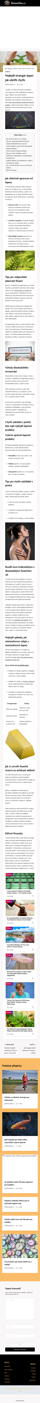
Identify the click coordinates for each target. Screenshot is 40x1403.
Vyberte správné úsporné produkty (16, 151)
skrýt (24, 135)
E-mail (8, 1336)
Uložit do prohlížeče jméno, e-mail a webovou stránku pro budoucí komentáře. (19, 1342)
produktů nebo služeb (21, 620)
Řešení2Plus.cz (11, 84)
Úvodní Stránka (33, 1369)
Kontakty (33, 1380)
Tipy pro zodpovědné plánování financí (17, 141)
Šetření (7, 71)
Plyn (5, 1373)
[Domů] (6, 68)
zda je (7, 311)
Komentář (10, 1300)
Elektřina (7, 1366)
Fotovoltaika (8, 1369)
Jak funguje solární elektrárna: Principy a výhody (29, 1049)
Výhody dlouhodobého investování (16, 144)
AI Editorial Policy (20, 1400)
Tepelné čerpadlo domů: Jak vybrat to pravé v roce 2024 (10, 1049)
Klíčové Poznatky (11, 170)
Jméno (8, 1327)
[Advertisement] (20, 27)
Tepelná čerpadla (7, 1380)
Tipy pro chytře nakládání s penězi (16, 153)
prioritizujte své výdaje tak (23, 290)
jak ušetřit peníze (23, 665)
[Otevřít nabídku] (34, 3)
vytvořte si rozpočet (28, 681)
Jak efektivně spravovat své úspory (16, 139)
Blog (34, 1374)
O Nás (34, 1377)
